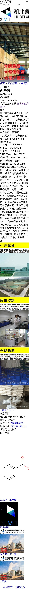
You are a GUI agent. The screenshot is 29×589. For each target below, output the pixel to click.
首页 (2, 83)
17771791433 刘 (18, 426)
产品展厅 (12, 83)
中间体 (24, 83)
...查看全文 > (6, 410)
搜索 (19, 5)
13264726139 (16, 423)
